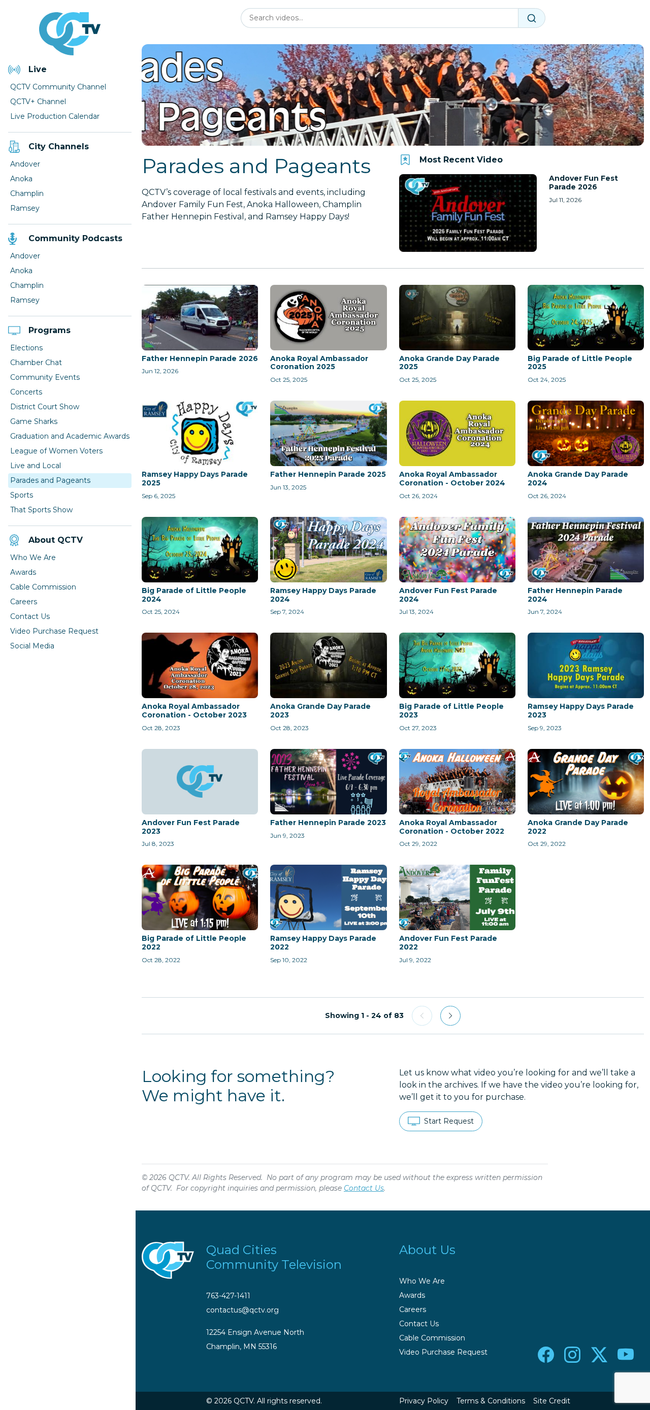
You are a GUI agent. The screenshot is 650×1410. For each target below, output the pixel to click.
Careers (23, 601)
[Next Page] (450, 1016)
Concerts (26, 392)
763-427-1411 (228, 1295)
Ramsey (25, 208)
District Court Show (44, 406)
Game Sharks (33, 421)
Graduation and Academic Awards (69, 436)
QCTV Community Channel (58, 86)
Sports (21, 495)
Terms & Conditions (491, 1400)
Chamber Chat (36, 362)
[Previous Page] (422, 1016)
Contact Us (30, 616)
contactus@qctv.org (242, 1310)
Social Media (32, 645)
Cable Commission (43, 587)
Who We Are (33, 557)
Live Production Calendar (55, 116)
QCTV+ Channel (38, 101)
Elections (26, 347)
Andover (25, 164)
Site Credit (551, 1400)
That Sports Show (41, 509)
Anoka (21, 178)
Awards (23, 572)
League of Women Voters (56, 450)
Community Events (45, 377)
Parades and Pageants (50, 480)
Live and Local (35, 465)
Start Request (449, 1121)
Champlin (27, 193)
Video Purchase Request (54, 631)
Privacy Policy (423, 1400)
